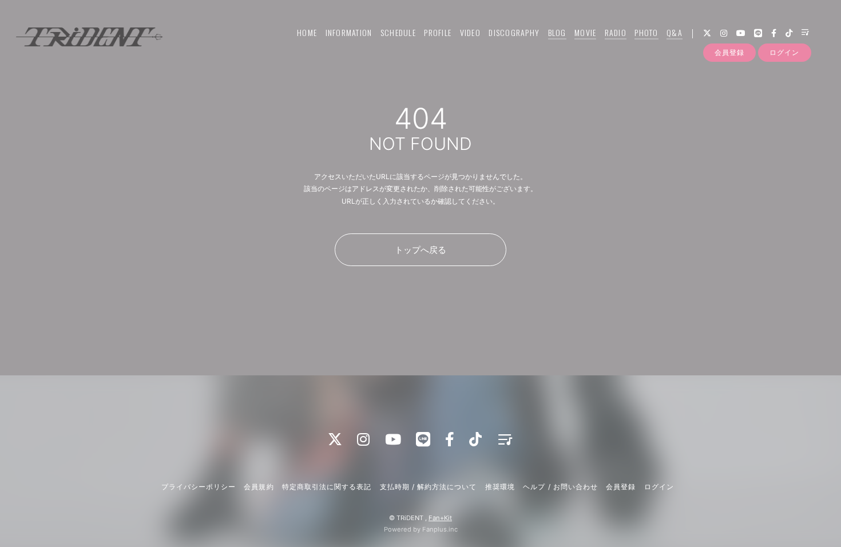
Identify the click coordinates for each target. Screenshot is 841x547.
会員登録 (729, 52)
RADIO (615, 32)
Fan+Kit (440, 518)
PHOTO (646, 32)
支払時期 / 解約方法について (428, 486)
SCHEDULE (398, 32)
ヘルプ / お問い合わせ (560, 486)
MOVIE (585, 32)
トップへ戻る (420, 249)
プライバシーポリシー (198, 486)
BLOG (557, 32)
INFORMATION (349, 32)
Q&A (675, 32)
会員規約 (258, 486)
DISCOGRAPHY (514, 32)
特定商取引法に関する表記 (326, 486)
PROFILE (437, 32)
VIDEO (470, 32)
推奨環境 (500, 486)
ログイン (784, 52)
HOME (307, 32)
